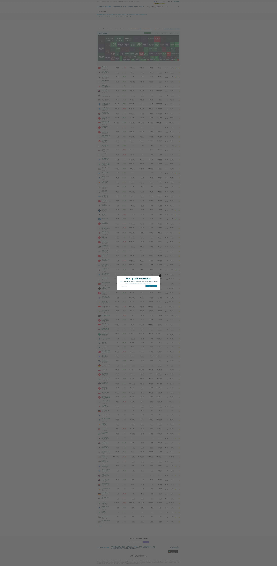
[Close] (160, 275)
